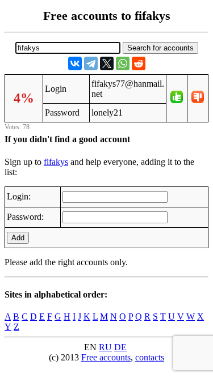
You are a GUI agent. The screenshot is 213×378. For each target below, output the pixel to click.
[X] (107, 63)
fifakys (56, 162)
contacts (149, 357)
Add (17, 237)
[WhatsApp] (123, 63)
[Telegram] (91, 63)
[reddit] (138, 63)
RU (105, 347)
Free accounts (106, 357)
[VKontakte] (75, 63)
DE (120, 347)
